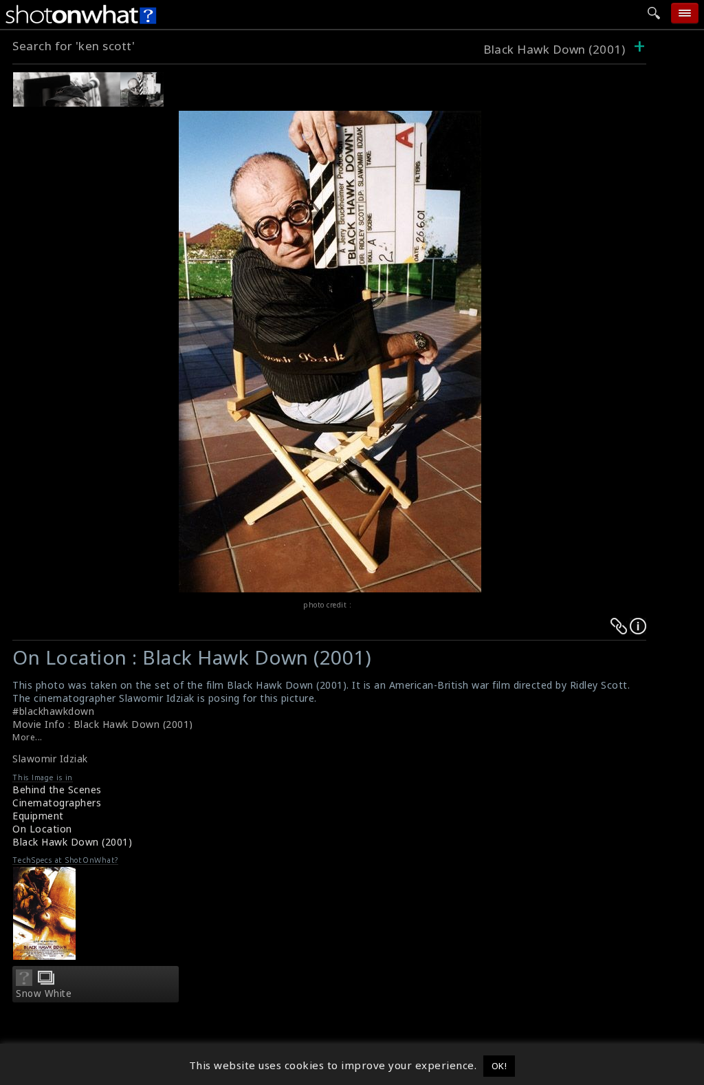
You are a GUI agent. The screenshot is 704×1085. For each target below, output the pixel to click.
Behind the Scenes (57, 789)
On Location (42, 828)
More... (27, 737)
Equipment (38, 815)
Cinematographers (56, 802)
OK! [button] (499, 1066)
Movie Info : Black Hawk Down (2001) (102, 724)
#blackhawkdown (53, 711)
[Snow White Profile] (24, 981)
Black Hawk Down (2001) (554, 49)
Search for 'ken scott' (73, 46)
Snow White (44, 993)
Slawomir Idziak (50, 758)
